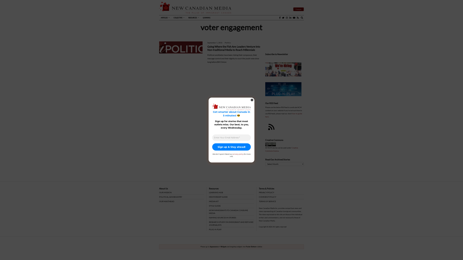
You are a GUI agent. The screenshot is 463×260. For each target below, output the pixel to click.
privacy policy (238, 154)
